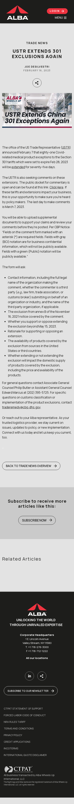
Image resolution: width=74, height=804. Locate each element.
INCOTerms (11, 748)
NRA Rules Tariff (15, 722)
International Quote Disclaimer (25, 755)
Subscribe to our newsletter (28, 690)
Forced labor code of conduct (25, 715)
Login (55, 11)
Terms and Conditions (19, 728)
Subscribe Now (34, 520)
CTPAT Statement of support (23, 708)
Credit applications (17, 741)
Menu (59, 18)
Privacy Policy (13, 735)
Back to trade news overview (28, 466)
